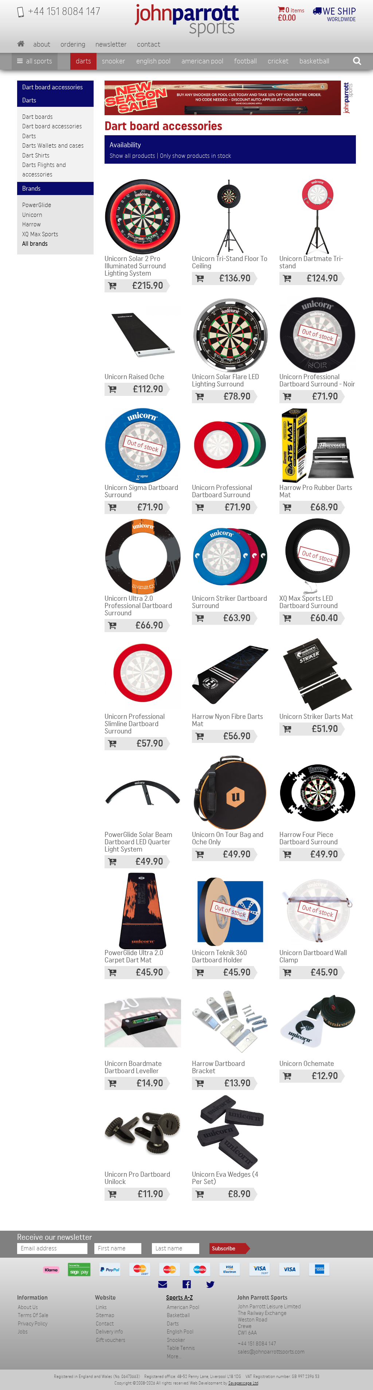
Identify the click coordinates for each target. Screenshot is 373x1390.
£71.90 (325, 396)
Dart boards (37, 117)
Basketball (314, 61)
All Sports (38, 61)
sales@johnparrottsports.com (271, 1352)
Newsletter (111, 44)
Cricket (278, 61)
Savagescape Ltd (243, 1383)
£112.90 (148, 389)
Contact (148, 44)
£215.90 (147, 286)
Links (101, 1307)
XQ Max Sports (40, 234)
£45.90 (149, 972)
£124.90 (322, 278)
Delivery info (109, 1332)
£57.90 (150, 743)
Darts (83, 61)
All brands (35, 244)
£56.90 (237, 736)
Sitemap (105, 1315)
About (41, 44)
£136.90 (235, 278)
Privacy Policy (32, 1324)
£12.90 (325, 1076)
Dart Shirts (36, 155)
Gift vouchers (110, 1340)
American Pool (202, 61)
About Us (28, 1307)
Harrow (31, 224)
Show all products (132, 156)
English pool (153, 61)
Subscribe (223, 1248)
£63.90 (237, 618)
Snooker (113, 61)
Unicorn (32, 215)
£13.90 (237, 1083)
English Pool (180, 1332)
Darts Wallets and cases (53, 146)
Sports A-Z (179, 1297)
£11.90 (150, 1194)
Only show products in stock (195, 156)
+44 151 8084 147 (257, 1344)
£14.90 (150, 1083)
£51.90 (325, 729)
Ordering (72, 44)
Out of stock (318, 335)
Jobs (23, 1332)
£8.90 (239, 1194)
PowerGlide (36, 205)
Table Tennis (181, 1348)
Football (245, 61)
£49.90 (149, 862)
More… (174, 1356)
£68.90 (324, 507)
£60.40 (324, 618)
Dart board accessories (52, 126)
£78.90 (237, 396)
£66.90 (149, 625)
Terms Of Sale (33, 1315)
